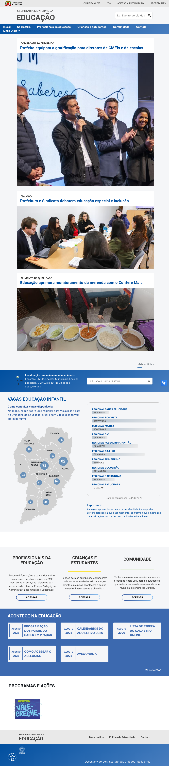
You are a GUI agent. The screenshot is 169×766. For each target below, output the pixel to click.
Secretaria (24, 26)
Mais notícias (145, 364)
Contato (141, 26)
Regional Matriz (103, 425)
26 (29, 449)
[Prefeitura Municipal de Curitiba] (22, 750)
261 (56, 481)
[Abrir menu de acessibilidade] (12, 757)
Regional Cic (100, 434)
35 (45, 502)
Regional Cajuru (103, 451)
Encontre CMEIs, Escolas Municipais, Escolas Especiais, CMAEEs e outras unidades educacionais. (51, 380)
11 (39, 482)
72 (44, 465)
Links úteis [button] (10, 30)
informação (133, 3)
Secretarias (159, 3)
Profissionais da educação (54, 26)
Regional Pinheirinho (106, 459)
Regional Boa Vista (105, 417)
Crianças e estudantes (91, 26)
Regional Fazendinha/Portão (111, 442)
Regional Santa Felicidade (109, 409)
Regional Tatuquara (106, 484)
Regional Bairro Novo (106, 476)
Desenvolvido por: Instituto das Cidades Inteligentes (117, 761)
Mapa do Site (96, 737)
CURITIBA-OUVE (96, 3)
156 (112, 3)
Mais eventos (153, 670)
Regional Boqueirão (105, 467)
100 (52, 456)
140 (61, 440)
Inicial (7, 26)
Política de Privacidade (122, 737)
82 (63, 461)
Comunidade (121, 26)
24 (23, 475)
